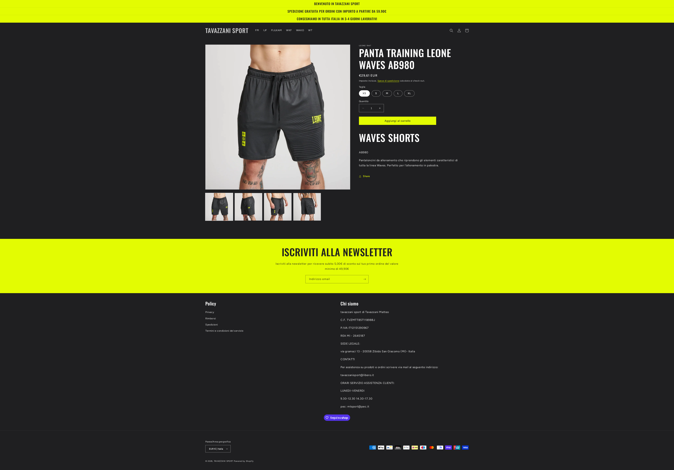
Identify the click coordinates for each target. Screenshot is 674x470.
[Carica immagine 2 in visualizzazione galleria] (248, 207)
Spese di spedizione (388, 81)
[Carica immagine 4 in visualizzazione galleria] (307, 207)
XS (364, 93)
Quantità (363, 101)
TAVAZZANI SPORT (223, 461)
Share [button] (366, 176)
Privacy (209, 312)
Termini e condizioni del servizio (224, 330)
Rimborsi (210, 318)
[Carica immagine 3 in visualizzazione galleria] (278, 207)
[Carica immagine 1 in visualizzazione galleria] (219, 207)
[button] (451, 30)
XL (409, 93)
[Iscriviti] (364, 279)
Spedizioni (211, 324)
